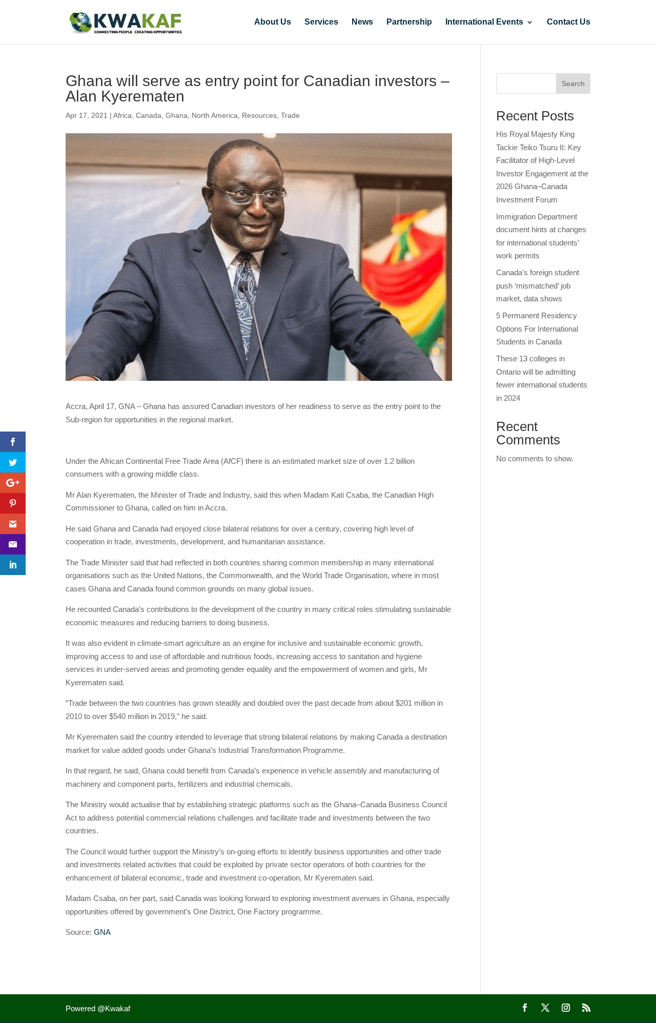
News (362, 22)
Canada (148, 115)
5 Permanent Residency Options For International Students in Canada (537, 328)
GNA (102, 932)
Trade (290, 115)
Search (573, 83)
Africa (122, 115)
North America (215, 115)
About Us (272, 22)
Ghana (177, 115)
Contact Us (568, 22)
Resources (259, 115)
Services (321, 22)
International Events (484, 22)
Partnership (409, 22)
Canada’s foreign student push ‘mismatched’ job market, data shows (537, 285)
